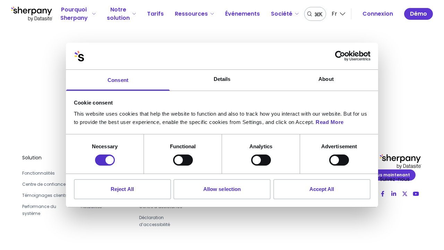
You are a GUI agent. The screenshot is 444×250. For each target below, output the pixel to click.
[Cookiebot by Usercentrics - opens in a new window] (340, 56)
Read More (330, 122)
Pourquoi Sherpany (74, 14)
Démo (418, 14)
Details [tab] (222, 79)
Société (281, 14)
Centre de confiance (44, 184)
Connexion (377, 14)
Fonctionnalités (38, 173)
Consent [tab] (118, 80)
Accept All (321, 189)
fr (334, 14)
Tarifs (155, 14)
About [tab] (326, 79)
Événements (242, 14)
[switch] (183, 160)
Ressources (191, 14)
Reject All (122, 189)
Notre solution (118, 14)
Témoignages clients (44, 195)
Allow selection (222, 189)
